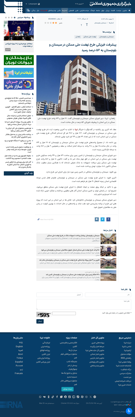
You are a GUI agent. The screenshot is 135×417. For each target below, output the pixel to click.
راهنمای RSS (126, 358)
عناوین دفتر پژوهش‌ (96, 362)
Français (19, 373)
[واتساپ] (40, 397)
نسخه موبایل (67, 389)
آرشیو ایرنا (127, 350)
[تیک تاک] (53, 397)
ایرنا (110, 4)
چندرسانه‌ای (52, 10)
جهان (102, 10)
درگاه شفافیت (126, 369)
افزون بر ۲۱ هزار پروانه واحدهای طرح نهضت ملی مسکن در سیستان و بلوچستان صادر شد (69, 260)
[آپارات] (82, 397)
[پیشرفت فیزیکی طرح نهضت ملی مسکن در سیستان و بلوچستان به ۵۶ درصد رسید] (76, 85)
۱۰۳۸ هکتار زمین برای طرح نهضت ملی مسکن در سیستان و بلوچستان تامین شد (73, 274)
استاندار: (97, 247)
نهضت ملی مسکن (90, 36)
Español (19, 362)
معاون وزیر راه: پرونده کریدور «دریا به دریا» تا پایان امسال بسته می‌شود (18, 123)
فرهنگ (92, 10)
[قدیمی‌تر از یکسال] (108, 239)
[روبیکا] (86, 397)
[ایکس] (90, 397)
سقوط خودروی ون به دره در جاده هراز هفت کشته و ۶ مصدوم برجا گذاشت (18, 157)
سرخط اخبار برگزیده (97, 346)
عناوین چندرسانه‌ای (97, 365)
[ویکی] (44, 397)
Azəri (20, 354)
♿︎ (129, 410)
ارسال (40, 321)
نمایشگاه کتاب (72, 361)
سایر (28, 10)
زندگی (33, 10)
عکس (59, 10)
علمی (76, 10)
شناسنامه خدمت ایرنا (123, 365)
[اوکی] (48, 397)
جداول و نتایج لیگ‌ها (69, 373)
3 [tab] (9, 17)
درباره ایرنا (127, 342)
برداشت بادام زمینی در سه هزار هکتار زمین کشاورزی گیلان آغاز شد (18, 136)
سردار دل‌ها (73, 350)
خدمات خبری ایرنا (124, 385)
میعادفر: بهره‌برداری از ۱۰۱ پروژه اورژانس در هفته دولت (18, 45)
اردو (21, 369)
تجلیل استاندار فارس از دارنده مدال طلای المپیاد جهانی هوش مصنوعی (19, 117)
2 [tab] (12, 17)
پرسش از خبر (72, 365)
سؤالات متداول (125, 354)
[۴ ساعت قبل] (19, 31)
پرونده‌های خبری (97, 342)
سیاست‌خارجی (84, 10)
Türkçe (19, 358)
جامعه (98, 10)
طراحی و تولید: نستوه (120, 405)
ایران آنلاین (46, 354)
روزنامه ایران (45, 346)
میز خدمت (127, 377)
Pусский (19, 365)
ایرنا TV (42, 10)
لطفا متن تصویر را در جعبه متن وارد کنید (116, 313)
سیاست (118, 10)
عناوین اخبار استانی (97, 354)
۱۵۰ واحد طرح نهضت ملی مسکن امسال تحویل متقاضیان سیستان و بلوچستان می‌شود (70, 250)
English (19, 346)
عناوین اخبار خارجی (97, 358)
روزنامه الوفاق (45, 350)
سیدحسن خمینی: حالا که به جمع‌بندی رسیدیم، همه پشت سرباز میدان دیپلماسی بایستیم (18, 101)
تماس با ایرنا (126, 346)
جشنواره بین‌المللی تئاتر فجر (69, 382)
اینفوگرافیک (72, 369)
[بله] (78, 397)
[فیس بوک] (57, 397)
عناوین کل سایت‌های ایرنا (94, 350)
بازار (38, 10)
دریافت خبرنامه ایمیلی (123, 381)
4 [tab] (6, 17)
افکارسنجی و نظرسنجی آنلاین (68, 344)
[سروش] (65, 397)
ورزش (107, 10)
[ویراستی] (61, 397)
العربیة (20, 350)
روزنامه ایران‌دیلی (43, 358)
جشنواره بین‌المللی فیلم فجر (69, 356)
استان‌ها (64, 10)
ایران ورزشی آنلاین (43, 362)
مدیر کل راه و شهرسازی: (92, 272)
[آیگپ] (74, 397)
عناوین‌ (124, 10)
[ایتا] (69, 397)
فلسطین (71, 10)
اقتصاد (113, 10)
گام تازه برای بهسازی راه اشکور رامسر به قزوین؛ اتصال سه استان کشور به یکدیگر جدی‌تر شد (18, 165)
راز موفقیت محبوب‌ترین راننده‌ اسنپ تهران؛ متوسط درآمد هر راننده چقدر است (18, 150)
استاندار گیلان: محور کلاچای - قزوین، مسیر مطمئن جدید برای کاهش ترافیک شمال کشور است (18, 109)
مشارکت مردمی (125, 373)
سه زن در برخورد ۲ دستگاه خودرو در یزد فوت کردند (17, 142)
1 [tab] (14, 17)
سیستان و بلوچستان (100, 23)
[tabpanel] (19, 36)
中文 (21, 342)
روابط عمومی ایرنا (125, 362)
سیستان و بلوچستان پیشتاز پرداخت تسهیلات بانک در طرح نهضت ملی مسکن (73, 235)
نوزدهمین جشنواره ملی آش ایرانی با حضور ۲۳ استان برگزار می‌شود (18, 129)
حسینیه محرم (72, 377)
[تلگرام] (95, 397)
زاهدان (78, 36)
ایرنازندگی (46, 342)
